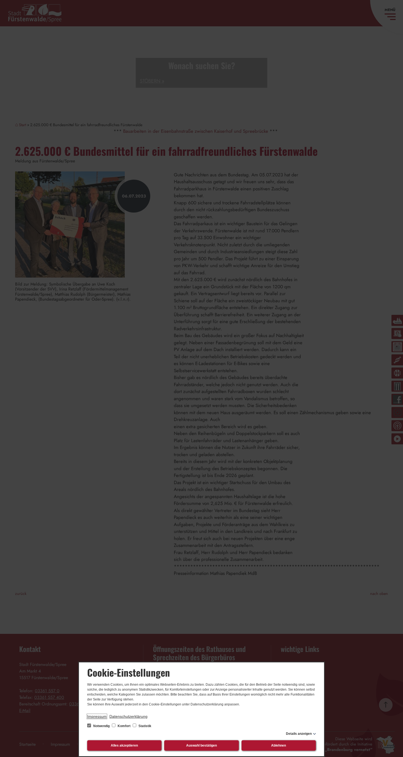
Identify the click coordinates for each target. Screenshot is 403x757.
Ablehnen (278, 745)
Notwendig (101, 726)
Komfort (124, 726)
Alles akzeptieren (124, 745)
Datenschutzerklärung (128, 716)
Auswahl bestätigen (201, 745)
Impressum (97, 716)
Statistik (144, 726)
